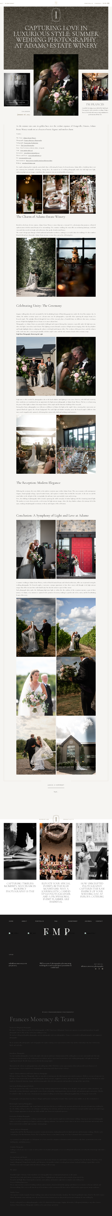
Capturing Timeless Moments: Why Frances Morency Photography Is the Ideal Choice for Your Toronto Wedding (20, 890)
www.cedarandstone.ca (34, 155)
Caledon (26, 111)
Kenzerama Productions (31, 143)
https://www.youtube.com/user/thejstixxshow (39, 160)
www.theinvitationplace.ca (31, 153)
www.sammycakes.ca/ (26, 150)
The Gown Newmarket (27, 145)
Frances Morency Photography (33, 140)
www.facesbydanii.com (28, 163)
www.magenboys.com (25, 158)
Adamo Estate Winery (29, 138)
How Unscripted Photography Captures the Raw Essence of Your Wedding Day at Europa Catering (92, 890)
